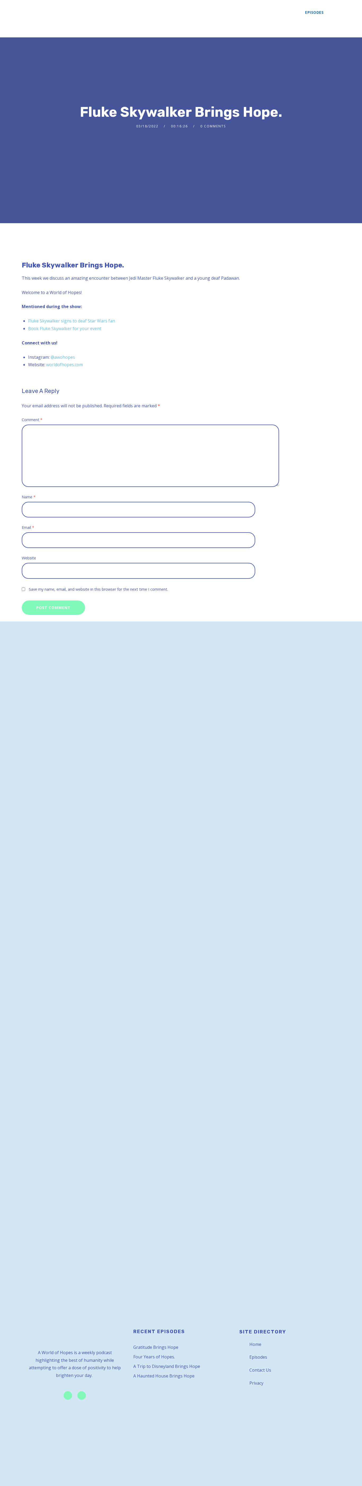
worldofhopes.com (64, 365)
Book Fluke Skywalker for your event (64, 328)
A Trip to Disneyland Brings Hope (166, 1366)
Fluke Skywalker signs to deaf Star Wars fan (71, 321)
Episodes (314, 12)
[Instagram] (81, 1395)
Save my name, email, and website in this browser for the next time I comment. (98, 589)
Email (28, 527)
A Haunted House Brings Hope (164, 1376)
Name (29, 496)
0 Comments (213, 126)
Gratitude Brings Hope (155, 1347)
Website (29, 557)
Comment (32, 419)
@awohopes (63, 357)
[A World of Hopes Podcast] (37, 18)
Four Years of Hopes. (154, 1357)
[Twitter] (68, 1395)
